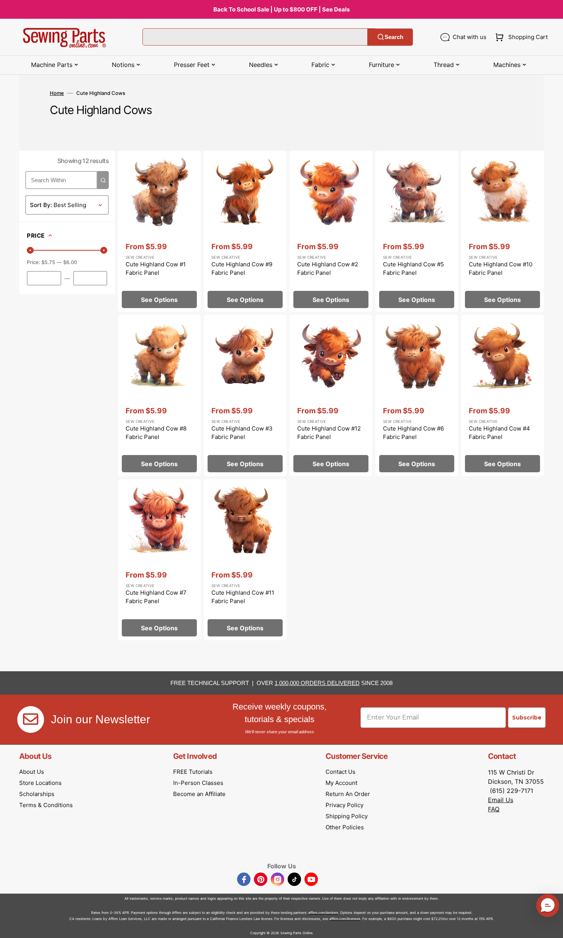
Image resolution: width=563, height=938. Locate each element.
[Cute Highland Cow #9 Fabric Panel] (245, 231)
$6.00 (70, 262)
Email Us (500, 800)
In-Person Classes (198, 782)
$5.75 (48, 262)
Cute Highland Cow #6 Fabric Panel (413, 433)
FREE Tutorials (193, 771)
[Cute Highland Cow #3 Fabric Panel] (245, 395)
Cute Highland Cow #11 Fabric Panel (242, 597)
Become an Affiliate (199, 794)
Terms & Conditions (46, 805)
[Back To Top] (551, 926)
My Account (341, 782)
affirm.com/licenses (344, 919)
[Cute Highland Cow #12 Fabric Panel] (331, 395)
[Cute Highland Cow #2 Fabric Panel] (331, 231)
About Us (31, 771)
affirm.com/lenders (323, 912)
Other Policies (345, 827)
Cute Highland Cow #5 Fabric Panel (413, 269)
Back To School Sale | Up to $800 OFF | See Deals (281, 9)
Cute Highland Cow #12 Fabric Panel (329, 433)
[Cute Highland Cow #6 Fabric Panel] (416, 395)
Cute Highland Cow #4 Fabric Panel (499, 433)
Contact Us (340, 771)
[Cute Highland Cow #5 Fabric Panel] (416, 231)
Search (394, 37)
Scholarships (36, 794)
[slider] (30, 250)
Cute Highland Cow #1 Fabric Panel (156, 269)
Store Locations (40, 782)
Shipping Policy (347, 816)
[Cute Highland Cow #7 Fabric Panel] (159, 559)
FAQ (493, 809)
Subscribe (527, 717)
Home (57, 93)
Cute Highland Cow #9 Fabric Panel (241, 269)
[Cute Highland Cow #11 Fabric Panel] (245, 559)
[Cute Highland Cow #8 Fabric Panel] (159, 395)
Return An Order (348, 794)
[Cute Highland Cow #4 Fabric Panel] (502, 395)
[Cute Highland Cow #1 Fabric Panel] (159, 231)
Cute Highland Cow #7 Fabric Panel (156, 597)
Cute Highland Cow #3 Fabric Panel (242, 433)
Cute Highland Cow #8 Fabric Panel (156, 433)
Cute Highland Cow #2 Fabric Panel (327, 269)
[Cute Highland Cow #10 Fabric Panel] (502, 231)
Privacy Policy (344, 805)
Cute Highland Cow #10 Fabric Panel (500, 269)
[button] (520, 37)
